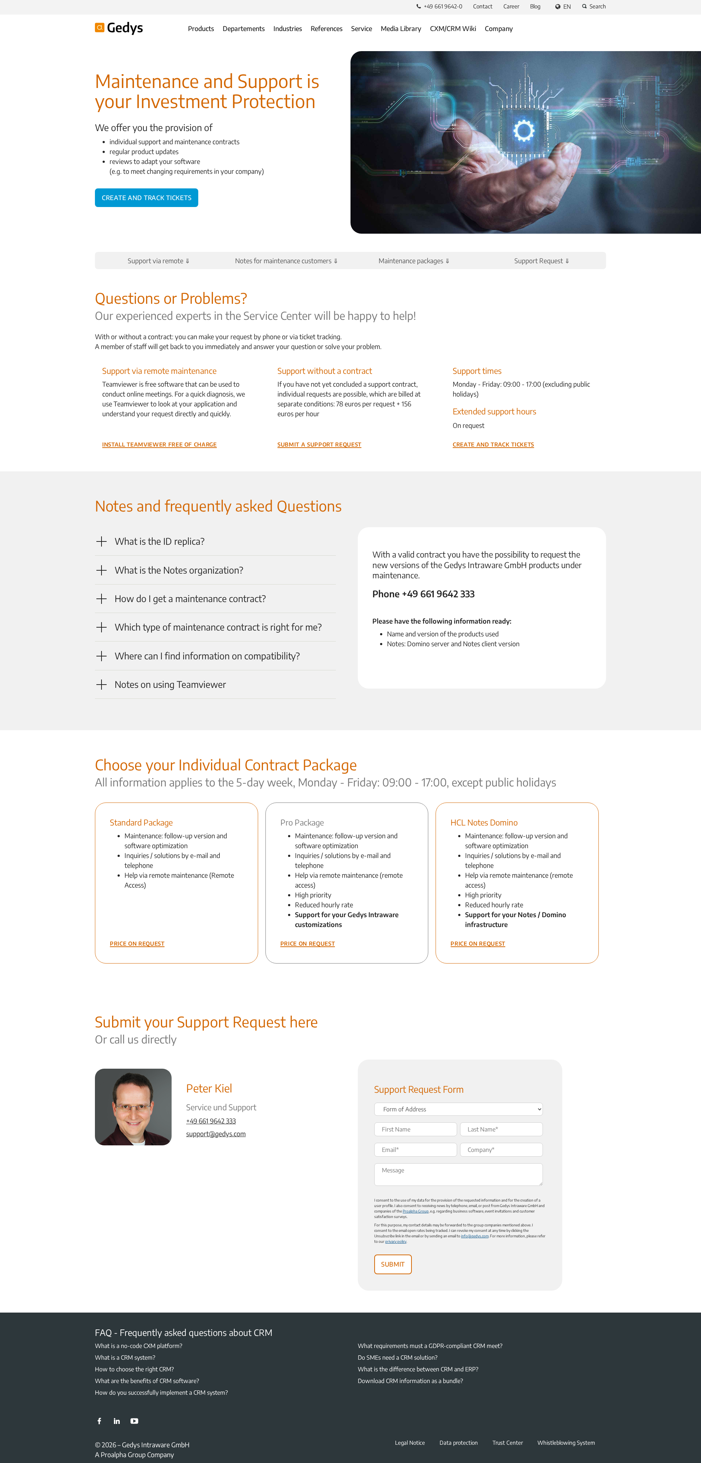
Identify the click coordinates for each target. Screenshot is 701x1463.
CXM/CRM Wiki (453, 28)
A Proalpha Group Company (134, 1454)
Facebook (99, 1421)
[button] (215, 541)
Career (511, 6)
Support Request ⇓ (542, 260)
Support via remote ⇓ (159, 260)
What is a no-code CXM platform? (138, 1345)
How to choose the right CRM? (134, 1369)
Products (201, 28)
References (326, 28)
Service (361, 28)
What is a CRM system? (125, 1357)
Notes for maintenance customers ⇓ (286, 260)
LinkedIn (116, 1421)
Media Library (401, 28)
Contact (483, 6)
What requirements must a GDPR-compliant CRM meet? (430, 1345)
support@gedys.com (216, 1133)
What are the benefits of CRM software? (147, 1381)
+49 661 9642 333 (211, 1121)
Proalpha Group (416, 1211)
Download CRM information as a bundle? (410, 1381)
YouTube (134, 1421)
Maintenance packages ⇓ (414, 260)
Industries (287, 28)
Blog (535, 6)
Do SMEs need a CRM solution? (397, 1357)
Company (499, 28)
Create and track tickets (146, 196)
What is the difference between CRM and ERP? (418, 1369)
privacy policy (395, 1241)
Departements (244, 28)
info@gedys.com (475, 1236)
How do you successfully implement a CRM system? (161, 1392)
